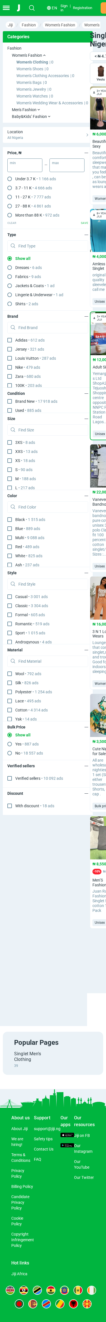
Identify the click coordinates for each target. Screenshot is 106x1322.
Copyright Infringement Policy (22, 1240)
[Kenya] (10, 1290)
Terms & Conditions (20, 1157)
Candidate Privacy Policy (20, 1202)
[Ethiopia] (64, 1290)
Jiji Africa (19, 1274)
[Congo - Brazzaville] (59, 1303)
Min (13, 163)
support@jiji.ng (47, 1128)
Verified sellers (39, 778)
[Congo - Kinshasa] (46, 1303)
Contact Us (43, 1149)
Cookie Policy (17, 1221)
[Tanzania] (37, 1290)
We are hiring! (17, 1142)
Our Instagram (83, 1148)
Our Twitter (84, 1177)
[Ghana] (50, 1290)
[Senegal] (78, 1290)
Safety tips (43, 1139)
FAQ (37, 1159)
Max (55, 163)
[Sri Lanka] (32, 1303)
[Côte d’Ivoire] (91, 1290)
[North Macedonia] (87, 1303)
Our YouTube (81, 1164)
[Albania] (73, 1303)
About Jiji (19, 1128)
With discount (34, 806)
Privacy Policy (17, 1173)
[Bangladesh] (19, 1303)
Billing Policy (22, 1186)
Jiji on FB (82, 1135)
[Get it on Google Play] (67, 1146)
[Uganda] (23, 1290)
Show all (23, 258)
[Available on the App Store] (67, 1136)
